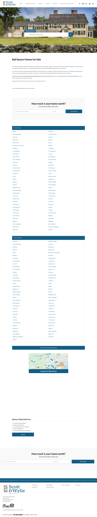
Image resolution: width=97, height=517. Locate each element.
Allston (14, 131)
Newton (50, 187)
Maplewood (51, 179)
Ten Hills (50, 210)
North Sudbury (16, 193)
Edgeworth (15, 162)
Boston (50, 142)
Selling (48, 3)
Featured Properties (24, 480)
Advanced (41, 31)
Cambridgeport (16, 151)
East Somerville (52, 159)
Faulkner (50, 162)
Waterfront (15, 218)
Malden (14, 179)
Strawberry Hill (16, 207)
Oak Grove (15, 196)
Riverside (50, 198)
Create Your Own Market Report (48, 347)
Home (20, 3)
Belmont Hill (15, 142)
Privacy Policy (20, 509)
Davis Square (16, 156)
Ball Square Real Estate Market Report (68, 76)
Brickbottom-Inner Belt (18, 145)
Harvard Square (16, 168)
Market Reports (18, 237)
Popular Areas (17, 128)
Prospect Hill (16, 198)
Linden (14, 176)
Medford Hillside (52, 182)
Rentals (55, 3)
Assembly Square (52, 134)
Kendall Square (16, 170)
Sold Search (34, 487)
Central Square (52, 151)
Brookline (15, 148)
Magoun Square (52, 176)
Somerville (15, 201)
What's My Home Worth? (67, 3)
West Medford (51, 224)
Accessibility (26, 514)
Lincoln (50, 173)
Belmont (50, 139)
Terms (31, 514)
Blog (95, 480)
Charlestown (16, 154)
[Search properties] (71, 34)
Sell (53, 31)
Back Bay (50, 137)
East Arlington (51, 156)
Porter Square (51, 196)
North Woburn (51, 193)
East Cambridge (16, 159)
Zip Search (77, 485)
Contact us (15, 81)
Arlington (50, 131)
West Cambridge (17, 224)
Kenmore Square (52, 170)
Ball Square (15, 139)
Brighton (50, 145)
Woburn (50, 229)
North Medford (52, 190)
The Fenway (16, 212)
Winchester (15, 226)
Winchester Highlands (53, 226)
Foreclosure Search (65, 485)
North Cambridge (17, 190)
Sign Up (23, 434)
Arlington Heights (17, 134)
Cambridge (51, 148)
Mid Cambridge (52, 184)
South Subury (16, 204)
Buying (40, 3)
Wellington (51, 221)
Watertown (51, 218)
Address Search (50, 487)
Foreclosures (35, 480)
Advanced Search (30, 3)
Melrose (15, 184)
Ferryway (15, 165)
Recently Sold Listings (69, 480)
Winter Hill (15, 229)
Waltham (50, 215)
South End (50, 201)
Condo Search (35, 485)
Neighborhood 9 (16, 187)
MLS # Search (49, 485)
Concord (50, 154)
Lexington (15, 173)
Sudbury (50, 207)
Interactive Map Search (76, 71)
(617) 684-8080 (6, 501)
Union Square (16, 215)
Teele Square (16, 210)
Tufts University (52, 212)
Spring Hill (50, 204)
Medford (15, 182)
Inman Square (51, 168)
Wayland (15, 221)
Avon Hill (15, 137)
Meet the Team (89, 480)
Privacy (35, 514)
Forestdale (51, 165)
